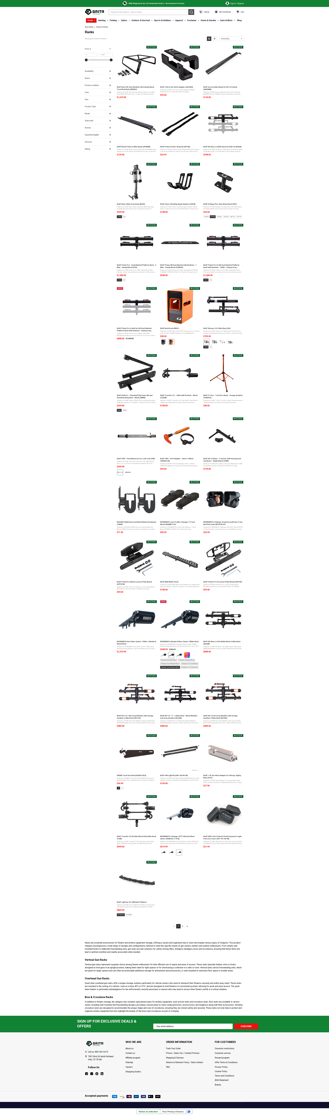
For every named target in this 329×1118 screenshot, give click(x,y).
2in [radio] (124, 216)
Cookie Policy (229, 1071)
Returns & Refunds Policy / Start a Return (184, 1062)
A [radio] (118, 788)
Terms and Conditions (229, 1075)
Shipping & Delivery (175, 1058)
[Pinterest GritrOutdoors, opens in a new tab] (96, 1073)
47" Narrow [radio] (120, 914)
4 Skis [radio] (119, 410)
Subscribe (246, 1026)
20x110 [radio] (232, 216)
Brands (218, 1085)
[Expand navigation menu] (107, 20)
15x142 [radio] (219, 216)
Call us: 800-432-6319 (98, 1052)
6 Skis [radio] (124, 410)
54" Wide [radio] (128, 914)
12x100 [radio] (206, 216)
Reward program (222, 1058)
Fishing (113, 20)
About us (130, 1048)
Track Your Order (173, 1048)
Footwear (192, 20)
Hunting (102, 20)
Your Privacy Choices (173, 1111)
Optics (124, 20)
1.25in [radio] (119, 216)
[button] (209, 39)
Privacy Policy (229, 1067)
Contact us (130, 1053)
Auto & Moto (226, 20)
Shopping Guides (133, 1071)
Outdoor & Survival (140, 20)
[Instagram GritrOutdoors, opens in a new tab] (91, 1073)
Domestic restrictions (224, 1048)
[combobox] (148, 12)
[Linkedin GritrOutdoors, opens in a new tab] (102, 1073)
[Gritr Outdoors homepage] (94, 12)
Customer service (223, 1053)
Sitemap (129, 1062)
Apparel (179, 20)
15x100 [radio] (213, 216)
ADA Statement (222, 1080)
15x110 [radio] (239, 216)
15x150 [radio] (226, 216)
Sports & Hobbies (162, 20)
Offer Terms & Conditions (226, 1062)
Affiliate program (133, 1058)
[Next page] (187, 926)
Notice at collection (148, 1111)
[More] (94, 20)
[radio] (163, 342)
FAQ (168, 1067)
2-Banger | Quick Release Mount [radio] (170, 667)
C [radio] (122, 788)
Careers (129, 1067)
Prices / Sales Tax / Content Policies (182, 1053)
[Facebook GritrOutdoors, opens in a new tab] (86, 1073)
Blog (239, 20)
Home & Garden (208, 20)
